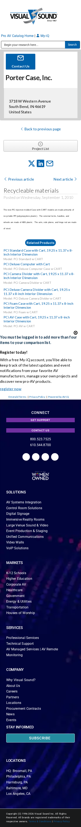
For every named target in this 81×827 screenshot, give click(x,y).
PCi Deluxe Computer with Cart (27, 264)
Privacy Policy (37, 396)
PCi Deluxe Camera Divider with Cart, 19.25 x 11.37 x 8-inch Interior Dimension (37, 291)
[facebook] (35, 457)
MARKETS (14, 562)
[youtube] (55, 457)
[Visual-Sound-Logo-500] (33, 9)
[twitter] (45, 457)
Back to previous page (42, 129)
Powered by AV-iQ (58, 396)
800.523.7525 (40, 439)
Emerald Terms (17, 396)
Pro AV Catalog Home (17, 36)
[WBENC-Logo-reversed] (40, 473)
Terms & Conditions (40, 821)
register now (10, 389)
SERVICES (14, 627)
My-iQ (44, 36)
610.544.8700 (40, 445)
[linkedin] (26, 457)
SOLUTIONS (16, 492)
